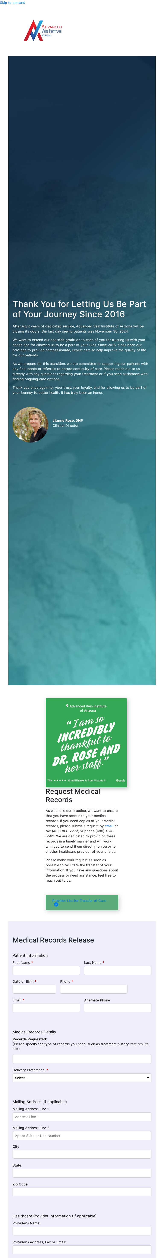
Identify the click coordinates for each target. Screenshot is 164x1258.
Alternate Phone (97, 1000)
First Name (23, 962)
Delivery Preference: (30, 1070)
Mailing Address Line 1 (31, 1109)
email (109, 826)
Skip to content (12, 2)
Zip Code (20, 1184)
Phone (66, 981)
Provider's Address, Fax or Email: (39, 1242)
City (16, 1146)
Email (18, 1000)
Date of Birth (25, 981)
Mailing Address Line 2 (31, 1128)
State (17, 1165)
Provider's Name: (26, 1223)
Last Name (94, 962)
